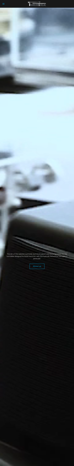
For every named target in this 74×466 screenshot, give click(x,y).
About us (37, 266)
